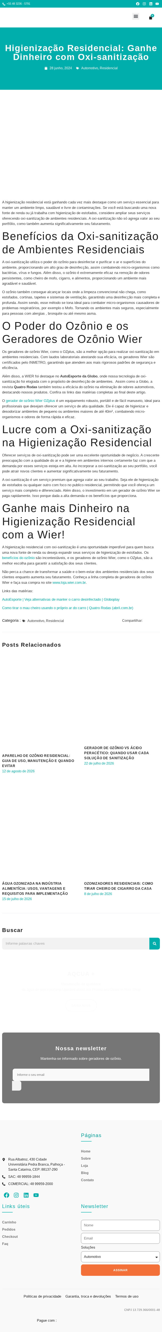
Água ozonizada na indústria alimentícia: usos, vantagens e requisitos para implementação (35, 888)
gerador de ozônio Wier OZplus (30, 401)
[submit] (16, 1086)
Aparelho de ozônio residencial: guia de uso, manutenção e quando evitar (38, 761)
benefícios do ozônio (18, 558)
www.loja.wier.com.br (69, 583)
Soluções (88, 1247)
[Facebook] (138, 4)
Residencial (109, 68)
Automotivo (89, 68)
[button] (135, 16)
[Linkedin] (151, 4)
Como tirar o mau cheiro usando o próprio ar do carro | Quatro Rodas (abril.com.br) (67, 608)
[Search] (154, 944)
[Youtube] (157, 4)
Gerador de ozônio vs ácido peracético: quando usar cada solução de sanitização (116, 753)
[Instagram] (144, 4)
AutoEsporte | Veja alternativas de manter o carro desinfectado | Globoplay (61, 599)
